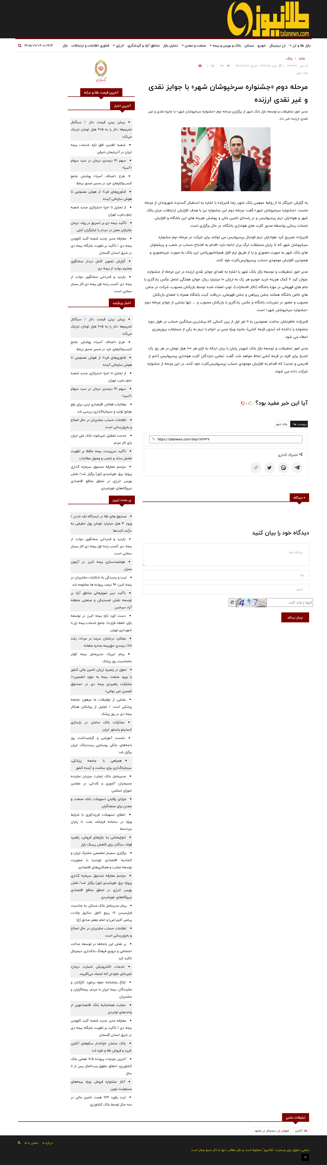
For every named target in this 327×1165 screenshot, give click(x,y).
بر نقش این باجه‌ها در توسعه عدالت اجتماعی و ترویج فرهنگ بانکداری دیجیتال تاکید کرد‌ (101, 951)
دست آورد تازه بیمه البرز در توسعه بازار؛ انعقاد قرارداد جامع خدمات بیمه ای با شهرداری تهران (101, 623)
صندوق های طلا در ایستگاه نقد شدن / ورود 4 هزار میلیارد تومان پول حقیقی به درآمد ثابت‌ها (101, 523)
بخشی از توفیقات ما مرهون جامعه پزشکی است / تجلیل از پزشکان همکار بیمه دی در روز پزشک (101, 706)
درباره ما (47, 1142)
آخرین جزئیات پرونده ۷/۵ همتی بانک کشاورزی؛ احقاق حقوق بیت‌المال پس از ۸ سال (101, 1066)
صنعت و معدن (195, 45)
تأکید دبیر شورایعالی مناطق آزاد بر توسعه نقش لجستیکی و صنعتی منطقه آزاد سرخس (101, 600)
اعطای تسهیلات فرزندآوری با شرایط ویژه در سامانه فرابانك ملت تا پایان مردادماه (101, 822)
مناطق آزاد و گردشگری (143, 45)
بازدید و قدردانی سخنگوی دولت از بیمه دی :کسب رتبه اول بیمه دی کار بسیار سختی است (101, 284)
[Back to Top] (305, 1157)
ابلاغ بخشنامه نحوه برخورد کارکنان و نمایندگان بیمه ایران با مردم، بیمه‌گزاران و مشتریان (101, 989)
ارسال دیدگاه (295, 617)
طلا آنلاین (301, 1130)
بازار (65, 45)
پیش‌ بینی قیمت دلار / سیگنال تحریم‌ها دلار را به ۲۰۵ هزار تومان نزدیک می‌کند (101, 129)
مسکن (249, 45)
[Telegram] (297, 467)
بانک (289, 58)
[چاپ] (199, 65)
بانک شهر (281, 424)
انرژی (119, 45)
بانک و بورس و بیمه (226, 45)
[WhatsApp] (283, 467)
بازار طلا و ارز (300, 45)
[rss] (19, 1142)
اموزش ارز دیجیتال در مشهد (271, 1130)
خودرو (262, 45)
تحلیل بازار (170, 45)
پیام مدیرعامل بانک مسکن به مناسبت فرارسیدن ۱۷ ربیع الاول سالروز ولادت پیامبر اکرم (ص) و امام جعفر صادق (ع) (101, 913)
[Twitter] (269, 467)
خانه (302, 58)
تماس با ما (31, 1142)
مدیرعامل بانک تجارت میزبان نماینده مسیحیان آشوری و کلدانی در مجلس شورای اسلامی (101, 783)
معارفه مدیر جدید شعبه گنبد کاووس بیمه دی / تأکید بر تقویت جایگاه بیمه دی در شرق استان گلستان (101, 245)
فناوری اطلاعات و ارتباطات (90, 45)
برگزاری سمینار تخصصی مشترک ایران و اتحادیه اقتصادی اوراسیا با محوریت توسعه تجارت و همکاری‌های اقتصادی (101, 860)
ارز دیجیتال (278, 45)
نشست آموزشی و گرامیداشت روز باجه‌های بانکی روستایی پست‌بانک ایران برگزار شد (101, 745)
